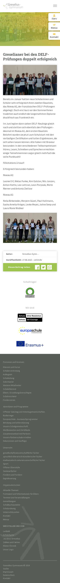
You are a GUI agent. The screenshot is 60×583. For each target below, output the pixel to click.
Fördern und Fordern (12, 475)
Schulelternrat (9, 389)
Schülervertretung (11, 371)
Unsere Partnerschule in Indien (17, 437)
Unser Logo (8, 549)
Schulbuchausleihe (11, 505)
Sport (5, 463)
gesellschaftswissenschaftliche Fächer (21, 453)
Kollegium (7, 374)
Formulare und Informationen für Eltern (21, 494)
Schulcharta (8, 535)
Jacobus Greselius (11, 538)
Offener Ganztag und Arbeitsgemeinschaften (24, 412)
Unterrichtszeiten (11, 512)
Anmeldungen (9, 501)
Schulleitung (8, 378)
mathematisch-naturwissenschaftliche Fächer (24, 460)
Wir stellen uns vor (13, 526)
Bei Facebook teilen (37, 267)
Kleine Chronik (9, 546)
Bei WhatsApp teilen (49, 267)
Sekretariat (8, 382)
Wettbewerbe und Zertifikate (16, 430)
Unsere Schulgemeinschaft (15, 426)
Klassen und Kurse (11, 367)
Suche (6, 568)
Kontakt (6, 516)
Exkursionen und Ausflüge (15, 441)
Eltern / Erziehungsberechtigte (17, 392)
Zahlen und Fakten (11, 542)
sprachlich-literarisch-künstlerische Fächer (22, 456)
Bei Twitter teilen (43, 267)
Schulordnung (9, 508)
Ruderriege (8, 415)
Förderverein (9, 400)
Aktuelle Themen (10, 490)
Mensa (6, 519)
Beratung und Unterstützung (16, 422)
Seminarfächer (10, 471)
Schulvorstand (9, 396)
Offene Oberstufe (11, 467)
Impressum (8, 572)
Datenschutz (9, 575)
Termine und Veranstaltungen (16, 497)
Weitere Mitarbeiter (12, 385)
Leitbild (6, 531)
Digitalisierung (9, 478)
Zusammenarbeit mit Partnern (16, 433)
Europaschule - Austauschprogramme (20, 419)
